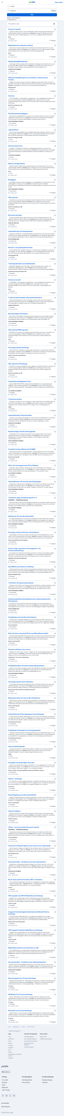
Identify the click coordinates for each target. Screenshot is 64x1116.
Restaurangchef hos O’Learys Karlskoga (22, 978)
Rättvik (10, 1043)
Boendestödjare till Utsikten (18, 314)
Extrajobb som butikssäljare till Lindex (21, 762)
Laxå (9, 1050)
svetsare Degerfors (29, 1047)
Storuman (10, 1058)
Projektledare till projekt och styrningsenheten (24, 730)
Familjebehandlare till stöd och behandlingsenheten (26, 665)
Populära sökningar (47, 1080)
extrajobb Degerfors (29, 1036)
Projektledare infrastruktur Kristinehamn (22, 617)
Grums (9, 1041)
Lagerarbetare (13, 130)
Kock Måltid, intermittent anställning (21, 567)
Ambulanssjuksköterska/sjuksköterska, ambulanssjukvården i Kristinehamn (29, 600)
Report (53, 40)
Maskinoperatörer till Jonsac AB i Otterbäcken (24, 698)
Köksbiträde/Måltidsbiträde (17, 61)
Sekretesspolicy (5, 1106)
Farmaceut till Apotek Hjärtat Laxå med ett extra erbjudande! (29, 846)
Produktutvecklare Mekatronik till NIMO (22, 449)
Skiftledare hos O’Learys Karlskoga (20, 994)
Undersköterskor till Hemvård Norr (20, 415)
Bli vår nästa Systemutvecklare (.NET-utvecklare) (25, 879)
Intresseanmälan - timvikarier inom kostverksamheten (27, 862)
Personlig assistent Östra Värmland (20, 682)
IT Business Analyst (15, 399)
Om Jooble (5, 1080)
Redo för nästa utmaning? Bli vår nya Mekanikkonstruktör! (28, 633)
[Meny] (2, 2)
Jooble (11, 1112)
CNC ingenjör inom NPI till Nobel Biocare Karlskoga (25, 896)
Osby (9, 1036)
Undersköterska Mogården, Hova (19, 381)
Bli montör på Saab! (15, 215)
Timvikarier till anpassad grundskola (20, 583)
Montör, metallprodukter (16, 163)
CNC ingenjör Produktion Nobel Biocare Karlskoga (25, 930)
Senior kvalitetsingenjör (16, 746)
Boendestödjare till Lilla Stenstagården (22, 431)
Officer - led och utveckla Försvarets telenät (23, 827)
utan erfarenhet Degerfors (30, 1041)
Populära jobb (43, 1036)
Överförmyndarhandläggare (18, 113)
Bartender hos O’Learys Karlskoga (20, 1010)
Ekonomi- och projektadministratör (20, 247)
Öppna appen (59, 2)
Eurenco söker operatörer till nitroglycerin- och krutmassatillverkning (24, 549)
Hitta (32, 15)
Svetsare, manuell (14, 29)
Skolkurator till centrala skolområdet (21, 516)
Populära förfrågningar (14, 1031)
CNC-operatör (13, 197)
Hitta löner (45, 1082)
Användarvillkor (5, 1103)
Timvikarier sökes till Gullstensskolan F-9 (22, 498)
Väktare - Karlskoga (15, 779)
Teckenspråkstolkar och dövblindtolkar (21, 264)
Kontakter (4, 1082)
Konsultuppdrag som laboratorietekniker (22, 795)
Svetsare (11, 96)
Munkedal (10, 1047)
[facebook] (2, 1095)
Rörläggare (12, 180)
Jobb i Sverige (6, 1090)
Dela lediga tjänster (27, 1080)
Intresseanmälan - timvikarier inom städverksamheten (27, 962)
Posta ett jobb (26, 1082)
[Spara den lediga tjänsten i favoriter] (55, 29)
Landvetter (11, 1039)
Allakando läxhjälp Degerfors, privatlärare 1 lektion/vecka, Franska (28, 79)
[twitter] (10, 1095)
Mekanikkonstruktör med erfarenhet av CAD (23, 948)
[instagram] (6, 1095)
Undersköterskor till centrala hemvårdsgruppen (24, 481)
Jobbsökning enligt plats (46, 1039)
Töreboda (10, 1045)
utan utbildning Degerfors (30, 1039)
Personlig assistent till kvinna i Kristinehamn (23, 532)
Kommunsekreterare (15, 146)
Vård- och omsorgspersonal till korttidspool (23, 465)
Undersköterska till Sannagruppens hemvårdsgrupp (26, 714)
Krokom (10, 1052)
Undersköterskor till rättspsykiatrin (20, 231)
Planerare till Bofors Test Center (19, 649)
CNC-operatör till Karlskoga (17, 364)
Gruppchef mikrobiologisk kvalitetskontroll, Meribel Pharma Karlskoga (28, 913)
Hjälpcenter (5, 1087)
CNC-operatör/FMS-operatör (18, 330)
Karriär (3, 1085)
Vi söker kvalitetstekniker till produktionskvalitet (25, 297)
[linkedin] (14, 1095)
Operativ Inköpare (14, 811)
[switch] (54, 24)
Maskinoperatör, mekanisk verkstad (20, 45)
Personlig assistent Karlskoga (18, 347)
